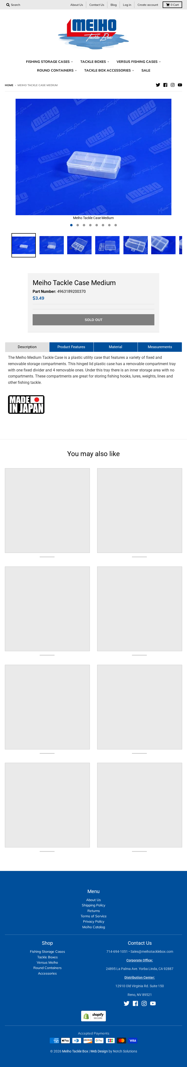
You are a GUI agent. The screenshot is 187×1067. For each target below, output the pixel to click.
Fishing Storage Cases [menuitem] (48, 61)
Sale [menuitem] (145, 70)
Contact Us (96, 5)
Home (9, 85)
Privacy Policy (93, 921)
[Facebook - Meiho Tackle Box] (165, 85)
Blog (114, 5)
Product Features (71, 347)
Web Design (99, 1051)
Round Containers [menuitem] (55, 70)
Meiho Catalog (93, 927)
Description (27, 347)
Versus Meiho (47, 962)
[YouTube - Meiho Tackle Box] (180, 85)
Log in (127, 5)
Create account (148, 5)
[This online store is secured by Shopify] (93, 1020)
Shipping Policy (93, 905)
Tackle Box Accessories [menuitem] (107, 70)
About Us (76, 5)
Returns (93, 911)
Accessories (47, 973)
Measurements (160, 347)
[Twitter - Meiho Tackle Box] (158, 85)
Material (115, 347)
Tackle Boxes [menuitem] (93, 61)
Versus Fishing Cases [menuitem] (137, 61)
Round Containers (47, 968)
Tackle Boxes (47, 957)
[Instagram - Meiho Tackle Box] (172, 85)
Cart (175, 5)
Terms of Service (94, 916)
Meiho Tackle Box (75, 1051)
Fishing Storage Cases (47, 951)
